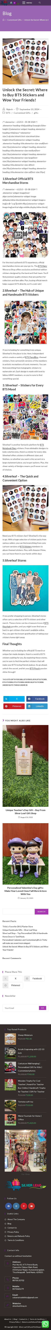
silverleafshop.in (19, 1306)
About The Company (16, 1219)
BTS (8, 113)
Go (42, 1008)
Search (6, 907)
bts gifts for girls (16, 679)
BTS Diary (42, 266)
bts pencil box (30, 679)
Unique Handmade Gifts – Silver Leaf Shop (20, 930)
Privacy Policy (13, 1232)
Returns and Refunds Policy (19, 1236)
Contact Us (12, 1228)
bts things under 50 (18, 685)
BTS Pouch (34, 668)
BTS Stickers (26, 546)
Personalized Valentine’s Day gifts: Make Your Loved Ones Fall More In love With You (26, 890)
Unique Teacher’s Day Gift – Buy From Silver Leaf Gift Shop (25, 812)
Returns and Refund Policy (32, 1322)
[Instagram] (16, 1206)
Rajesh (9, 109)
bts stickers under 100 (23, 682)
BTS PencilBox (31, 357)
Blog (9, 1223)
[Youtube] (31, 1206)
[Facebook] (8, 1206)
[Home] (3, 20)
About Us (7, 1319)
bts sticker (42, 679)
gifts (36, 113)
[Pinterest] (23, 1206)
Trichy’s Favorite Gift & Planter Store (18, 926)
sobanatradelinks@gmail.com (25, 1297)
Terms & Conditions (16, 1240)
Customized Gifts (22, 113)
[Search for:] (40, 3)
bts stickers (8, 682)
